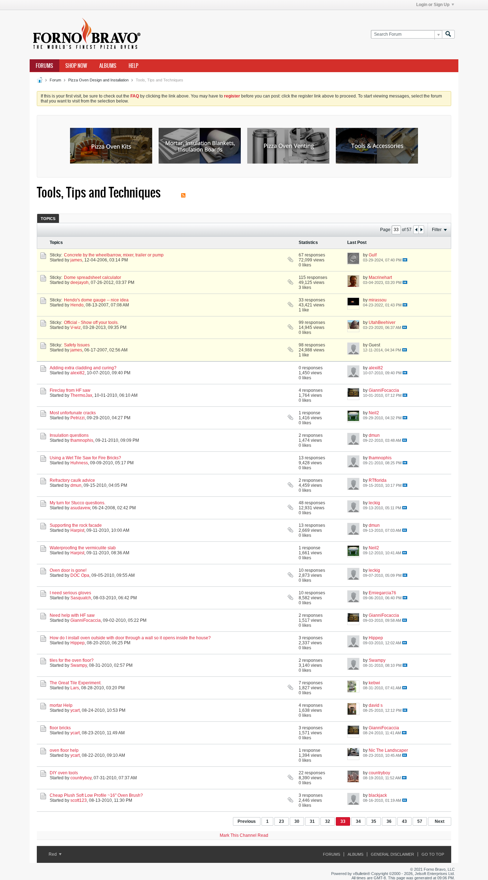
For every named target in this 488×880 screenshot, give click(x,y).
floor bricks (60, 727)
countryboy (80, 777)
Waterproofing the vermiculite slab (83, 547)
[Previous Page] (416, 230)
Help (133, 66)
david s (376, 705)
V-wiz (75, 327)
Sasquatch (80, 597)
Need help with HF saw (72, 615)
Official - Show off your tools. (91, 322)
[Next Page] (421, 230)
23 (281, 821)
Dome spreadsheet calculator (92, 277)
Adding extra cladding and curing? (83, 367)
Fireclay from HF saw (70, 390)
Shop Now (76, 66)
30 (296, 821)
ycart (75, 710)
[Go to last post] (405, 259)
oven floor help (64, 750)
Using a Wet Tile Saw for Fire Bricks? (85, 457)
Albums (107, 66)
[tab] (48, 218)
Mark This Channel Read (244, 835)
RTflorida (378, 480)
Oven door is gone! (68, 570)
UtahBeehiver (382, 322)
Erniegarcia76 (382, 592)
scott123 (78, 800)
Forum (55, 80)
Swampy (78, 665)
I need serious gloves (70, 592)
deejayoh (79, 282)
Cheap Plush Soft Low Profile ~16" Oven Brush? (96, 795)
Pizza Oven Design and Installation (98, 80)
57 (419, 821)
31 (312, 821)
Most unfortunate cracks (73, 412)
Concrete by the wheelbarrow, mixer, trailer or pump (114, 255)
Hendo (77, 305)
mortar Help (61, 705)
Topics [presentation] (48, 218)
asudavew (80, 507)
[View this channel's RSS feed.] (183, 192)
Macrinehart (380, 277)
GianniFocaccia (384, 390)
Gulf (373, 255)
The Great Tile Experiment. (75, 682)
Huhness (79, 462)
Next (439, 821)
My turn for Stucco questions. (77, 502)
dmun (374, 435)
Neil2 (374, 412)
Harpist (77, 530)
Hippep (77, 642)
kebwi (374, 682)
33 (342, 821)
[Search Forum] (448, 34)
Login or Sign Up (432, 4)
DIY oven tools (64, 772)
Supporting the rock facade (76, 525)
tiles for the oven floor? (72, 660)
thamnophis (81, 440)
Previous (247, 821)
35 (373, 821)
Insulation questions (69, 435)
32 (327, 821)
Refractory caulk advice (72, 480)
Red (53, 854)
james (76, 260)
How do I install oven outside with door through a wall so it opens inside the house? (130, 637)
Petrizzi (77, 417)
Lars (74, 687)
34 (358, 821)
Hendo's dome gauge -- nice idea (96, 300)
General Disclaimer (392, 854)
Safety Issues (77, 345)
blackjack (378, 795)
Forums (44, 66)
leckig (374, 502)
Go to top (433, 854)
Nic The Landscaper (388, 750)
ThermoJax (81, 395)
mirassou (378, 300)
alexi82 (77, 372)
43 (404, 821)
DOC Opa (79, 575)
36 (389, 821)
